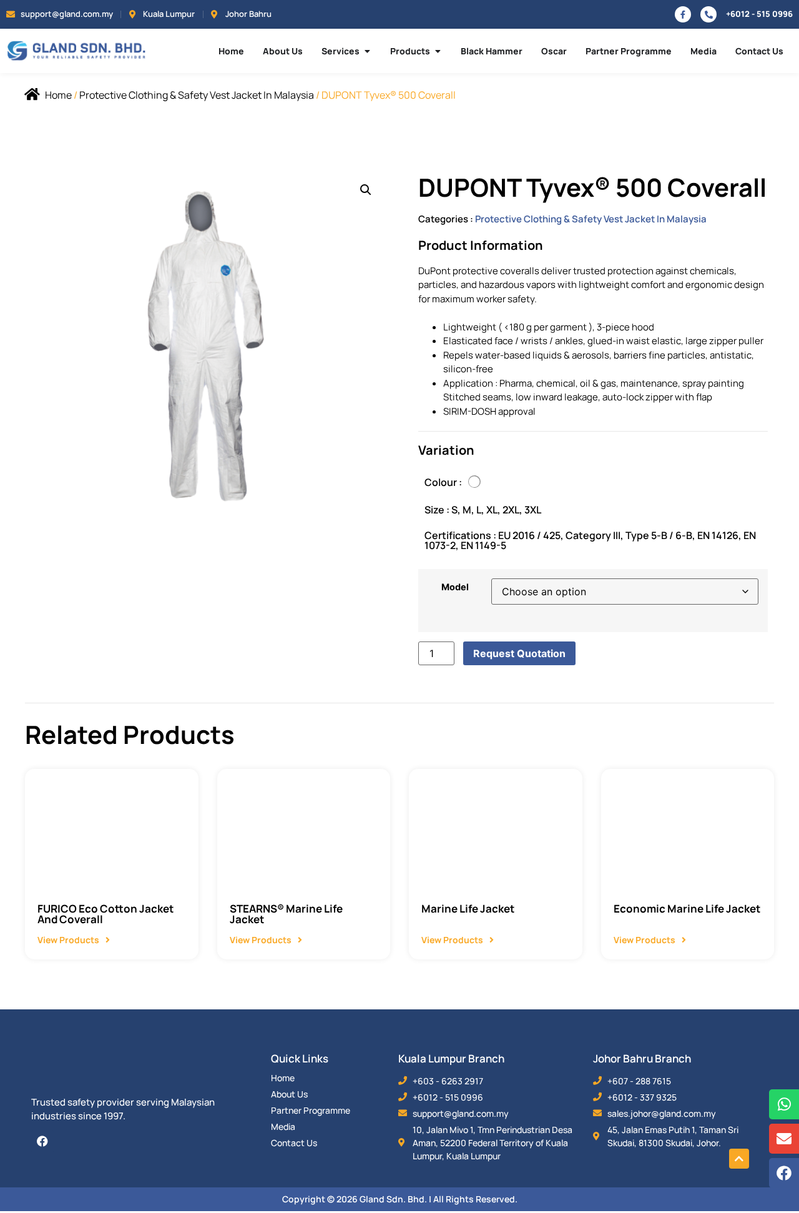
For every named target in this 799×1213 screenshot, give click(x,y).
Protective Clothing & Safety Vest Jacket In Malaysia (196, 95)
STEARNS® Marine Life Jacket (286, 913)
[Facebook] (42, 1141)
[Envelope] (784, 1139)
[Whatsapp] (784, 1104)
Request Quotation (519, 653)
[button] (366, 190)
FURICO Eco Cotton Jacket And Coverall (105, 913)
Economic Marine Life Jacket (687, 908)
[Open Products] (437, 50)
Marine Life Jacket (467, 908)
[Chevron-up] (739, 1159)
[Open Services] (367, 50)
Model (455, 587)
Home (58, 95)
